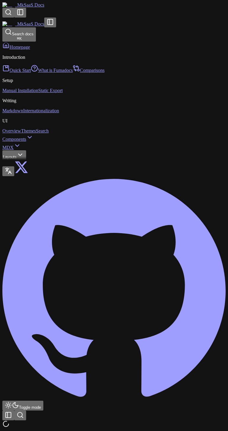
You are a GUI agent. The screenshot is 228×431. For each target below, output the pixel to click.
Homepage (20, 47)
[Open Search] (8, 13)
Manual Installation (20, 90)
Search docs (23, 36)
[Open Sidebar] (20, 13)
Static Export (50, 90)
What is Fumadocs (55, 70)
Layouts (10, 157)
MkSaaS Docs (30, 4)
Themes (28, 130)
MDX (8, 147)
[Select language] (8, 171)
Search (42, 130)
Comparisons (92, 70)
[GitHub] (114, 397)
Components (14, 139)
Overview (11, 130)
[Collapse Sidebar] (50, 22)
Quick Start (20, 70)
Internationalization (41, 110)
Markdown (12, 110)
